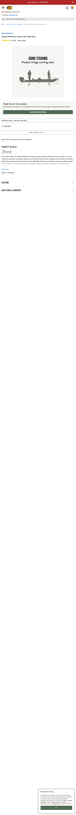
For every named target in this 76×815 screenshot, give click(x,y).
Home (3, 24)
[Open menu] (3, 7)
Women (9, 24)
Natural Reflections (7, 33)
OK (56, 807)
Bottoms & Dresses (17, 24)
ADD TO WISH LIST (36, 132)
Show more (5, 169)
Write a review (22, 40)
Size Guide (7, 126)
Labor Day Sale (37, 2)
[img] (72, 7)
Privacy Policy (56, 803)
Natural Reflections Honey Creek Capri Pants (19, 36)
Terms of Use (55, 802)
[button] (73, 2)
